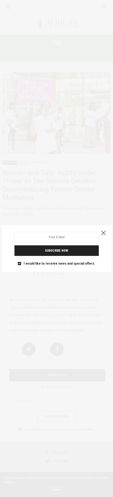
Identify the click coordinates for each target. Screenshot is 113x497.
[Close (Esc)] (103, 233)
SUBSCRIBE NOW (56, 250)
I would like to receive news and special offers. (59, 263)
